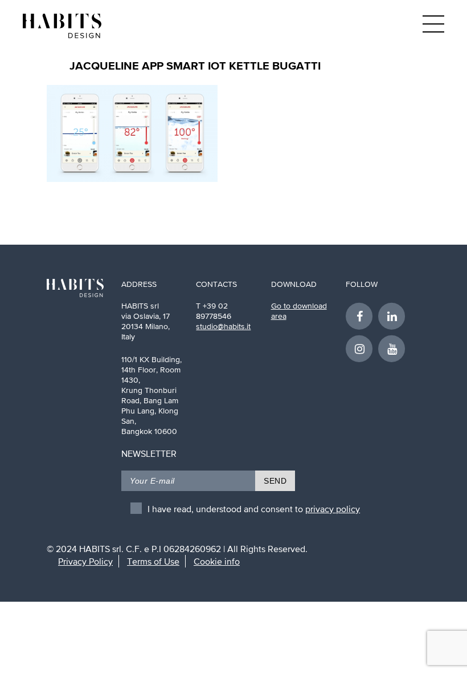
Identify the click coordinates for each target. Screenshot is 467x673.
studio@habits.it (223, 326)
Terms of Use (153, 561)
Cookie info (217, 561)
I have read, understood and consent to (254, 509)
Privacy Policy (85, 561)
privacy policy (332, 509)
